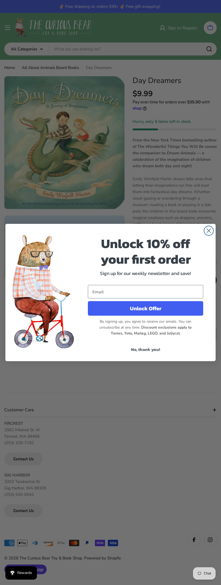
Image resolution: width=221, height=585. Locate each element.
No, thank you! (145, 349)
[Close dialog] (208, 230)
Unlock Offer (145, 308)
